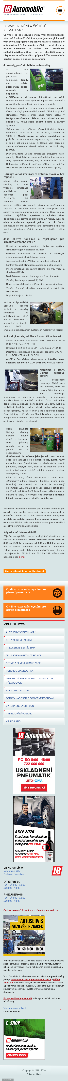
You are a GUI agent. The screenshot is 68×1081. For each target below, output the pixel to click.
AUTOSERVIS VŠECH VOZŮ (21, 632)
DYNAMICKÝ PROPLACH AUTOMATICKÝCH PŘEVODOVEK (29, 680)
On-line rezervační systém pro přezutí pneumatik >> (30, 910)
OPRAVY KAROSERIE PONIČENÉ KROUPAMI (30, 698)
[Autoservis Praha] (24, 935)
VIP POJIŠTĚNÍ (14, 721)
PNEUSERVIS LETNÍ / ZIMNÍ (21, 647)
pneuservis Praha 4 (41, 979)
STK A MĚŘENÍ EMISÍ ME (19, 640)
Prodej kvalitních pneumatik (17, 998)
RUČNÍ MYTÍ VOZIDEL (18, 690)
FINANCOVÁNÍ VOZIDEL (19, 713)
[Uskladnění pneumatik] (34, 761)
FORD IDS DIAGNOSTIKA (19, 670)
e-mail (22, 557)
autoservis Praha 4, (21, 979)
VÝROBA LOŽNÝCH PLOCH (20, 706)
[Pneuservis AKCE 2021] (34, 829)
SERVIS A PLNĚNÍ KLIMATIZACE (23, 663)
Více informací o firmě (14, 1010)
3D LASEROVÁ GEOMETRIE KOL (24, 655)
